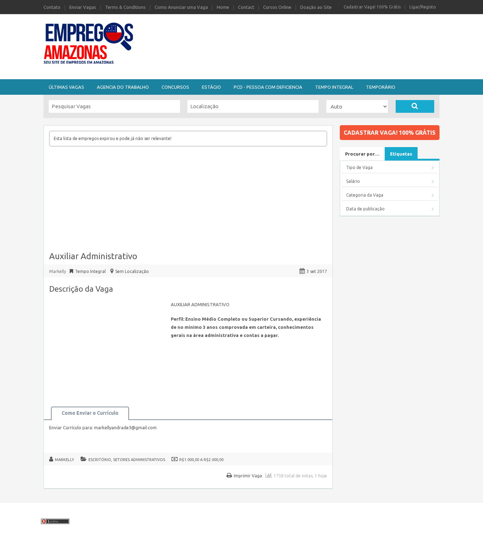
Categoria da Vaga (364, 195)
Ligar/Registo (422, 7)
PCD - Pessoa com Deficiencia (268, 87)
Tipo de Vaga (359, 167)
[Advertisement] (280, 33)
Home (223, 7)
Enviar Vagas (82, 7)
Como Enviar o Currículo (90, 413)
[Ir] (415, 106)
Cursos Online (277, 7)
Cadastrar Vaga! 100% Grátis (372, 7)
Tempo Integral (334, 87)
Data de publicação (365, 208)
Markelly (64, 460)
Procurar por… (362, 153)
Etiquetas (401, 153)
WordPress (300, 549)
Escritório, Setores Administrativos (126, 460)
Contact (246, 7)
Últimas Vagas (66, 87)
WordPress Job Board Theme (225, 549)
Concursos (175, 87)
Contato (51, 7)
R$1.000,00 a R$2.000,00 (201, 460)
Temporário (380, 87)
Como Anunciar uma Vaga (181, 7)
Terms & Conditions (125, 7)
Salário (353, 181)
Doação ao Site (316, 7)
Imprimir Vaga (248, 475)
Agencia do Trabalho (123, 87)
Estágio (211, 87)
